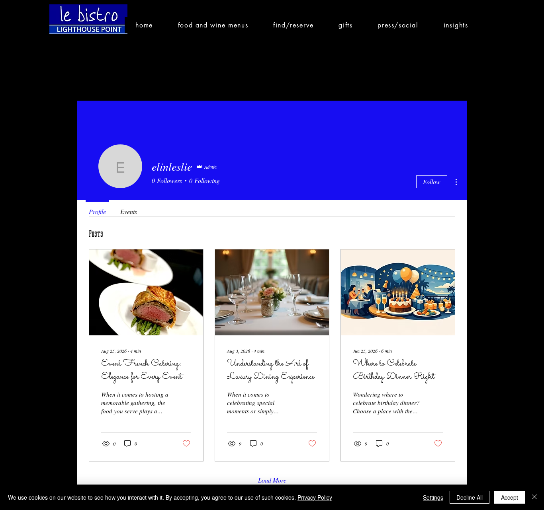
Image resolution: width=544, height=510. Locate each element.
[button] (213, 25)
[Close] (534, 497)
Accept (509, 497)
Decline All (469, 497)
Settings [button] (433, 497)
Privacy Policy (314, 497)
